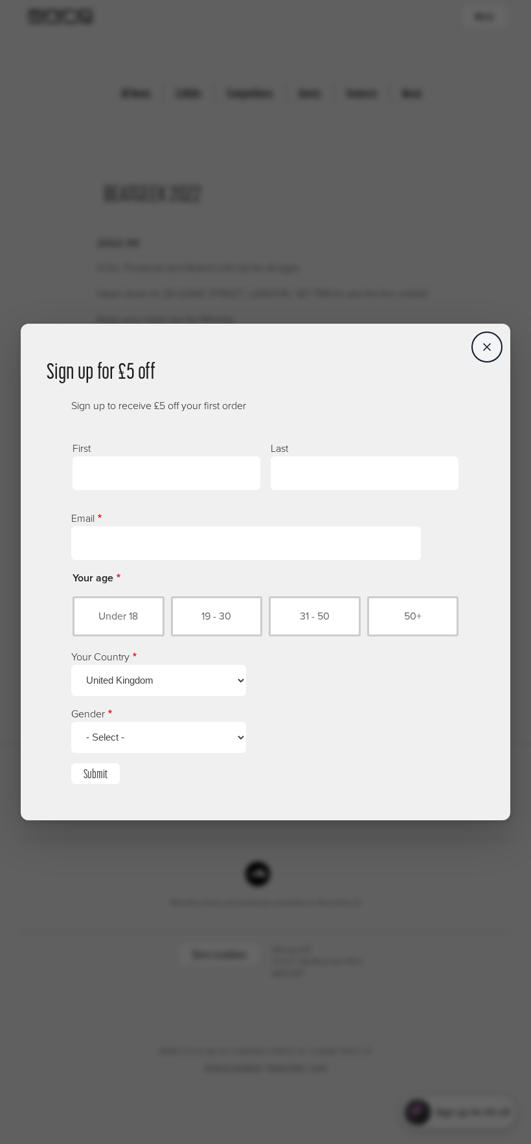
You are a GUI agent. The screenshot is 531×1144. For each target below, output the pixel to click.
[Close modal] (487, 347)
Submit (95, 773)
